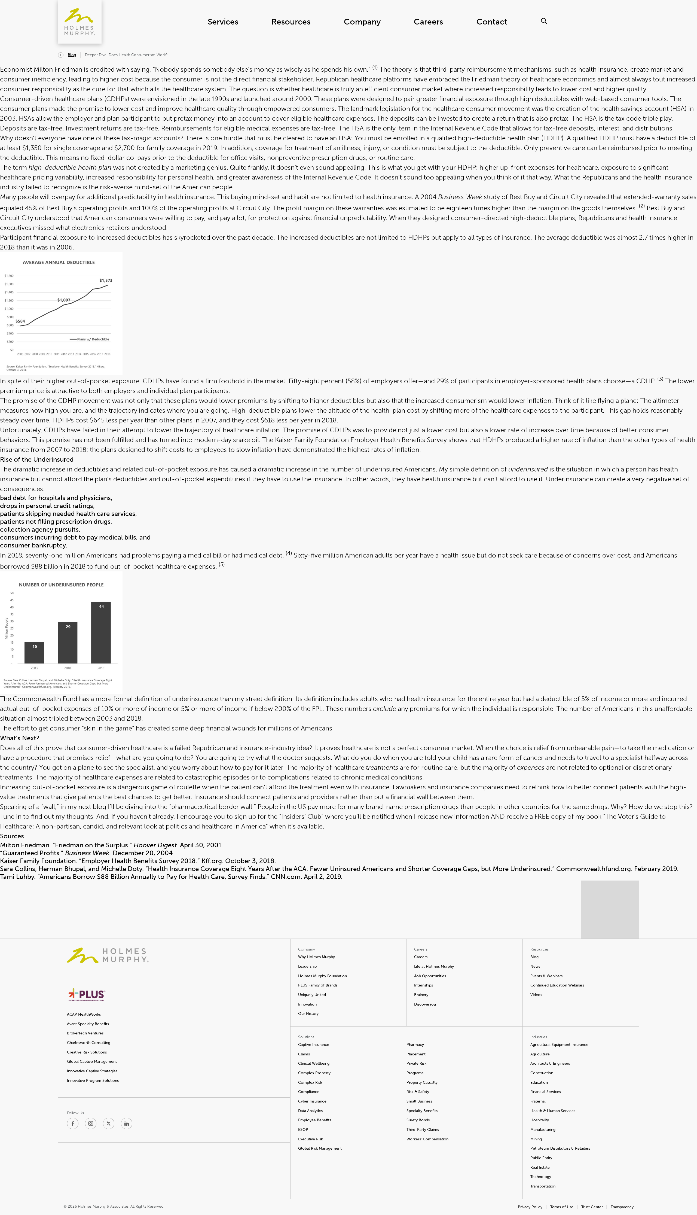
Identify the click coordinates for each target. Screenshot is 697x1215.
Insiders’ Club (301, 816)
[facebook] (72, 1123)
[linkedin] (126, 1123)
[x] (108, 1123)
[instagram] (90, 1123)
